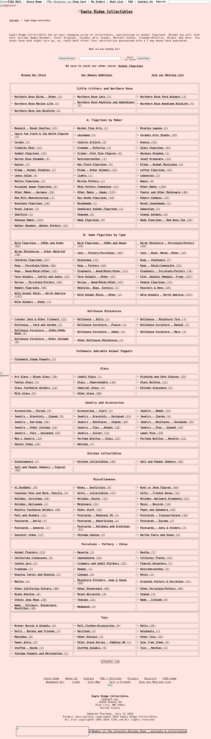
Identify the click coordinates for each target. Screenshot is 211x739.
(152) (29, 220)
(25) (163, 376)
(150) (153, 186)
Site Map (94, 682)
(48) (31, 287)
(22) (156, 170)
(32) (163, 252)
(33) (31, 153)
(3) (163, 96)
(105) (100, 252)
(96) (162, 588)
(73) (156, 282)
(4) (99, 153)
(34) (166, 271)
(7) (35, 170)
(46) (159, 487)
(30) (36, 376)
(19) (158, 135)
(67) (32, 260)
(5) (37, 103)
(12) (42, 225)
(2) (38, 96)
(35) (148, 142)
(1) (94, 96)
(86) (35, 265)
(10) (32, 203)
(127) (166, 276)
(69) (38, 282)
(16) (99, 427)
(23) (97, 170)
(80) (89, 393)
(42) (32, 421)
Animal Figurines (130, 66)
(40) (164, 192)
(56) (38, 433)
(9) (154, 214)
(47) (100, 282)
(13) (155, 158)
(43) (155, 147)
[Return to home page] (105, 11)
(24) (155, 287)
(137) (96, 192)
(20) (96, 461)
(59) (89, 509)
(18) (35, 192)
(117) (166, 294)
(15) (99, 438)
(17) (36, 128)
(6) (36, 186)
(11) (28, 147)
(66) (32, 498)
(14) (151, 433)
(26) (166, 220)
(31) (42, 276)
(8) (26, 487)
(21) (36, 271)
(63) (92, 265)
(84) (93, 588)
